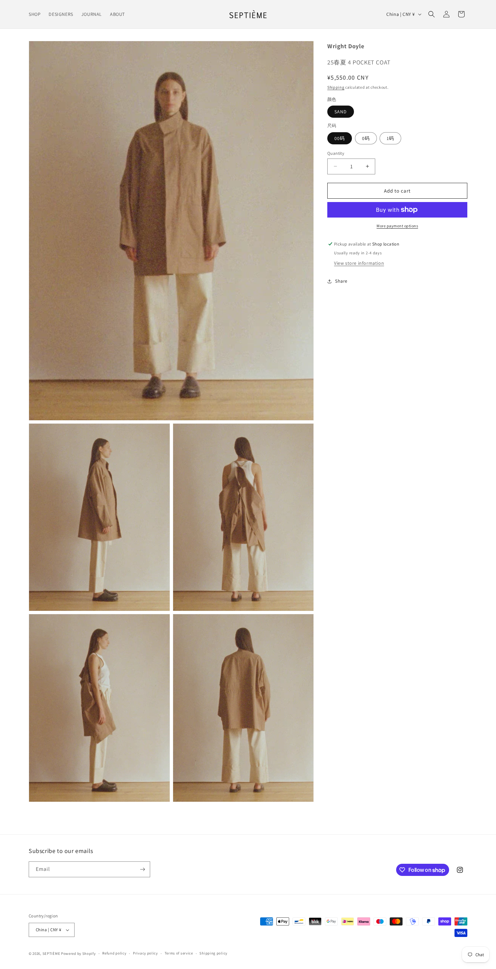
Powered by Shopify (78, 953)
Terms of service (179, 953)
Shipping (336, 87)
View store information (359, 263)
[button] (431, 14)
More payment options (397, 225)
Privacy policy (145, 953)
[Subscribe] (142, 869)
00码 (339, 138)
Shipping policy (213, 953)
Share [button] (341, 281)
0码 (366, 138)
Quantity (335, 153)
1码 (390, 138)
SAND (340, 112)
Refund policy (114, 953)
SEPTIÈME (51, 953)
